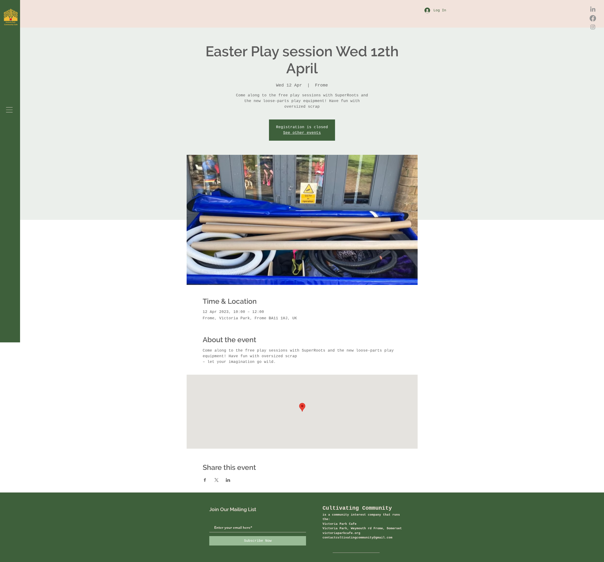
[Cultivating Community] (593, 9)
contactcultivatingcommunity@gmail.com (357, 537)
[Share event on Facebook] (205, 480)
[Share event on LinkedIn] (228, 480)
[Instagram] (593, 27)
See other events (302, 133)
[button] (9, 109)
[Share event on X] (216, 480)
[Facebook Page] (593, 18)
